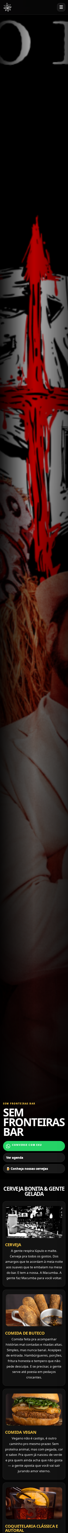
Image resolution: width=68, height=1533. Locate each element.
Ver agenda (14, 1157)
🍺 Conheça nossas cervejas (27, 1169)
